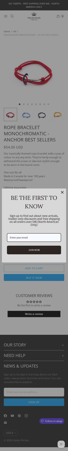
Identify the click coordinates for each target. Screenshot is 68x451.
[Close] (62, 192)
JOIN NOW (34, 249)
